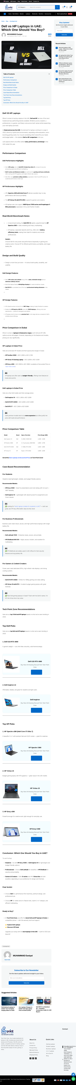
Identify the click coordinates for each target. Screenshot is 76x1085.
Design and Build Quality (9, 85)
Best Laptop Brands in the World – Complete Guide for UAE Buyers (65, 80)
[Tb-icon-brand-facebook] (30, 1058)
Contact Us (36, 1)
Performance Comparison (10, 80)
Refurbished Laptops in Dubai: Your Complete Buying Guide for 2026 (8, 1008)
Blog (19, 1)
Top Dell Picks (7, 97)
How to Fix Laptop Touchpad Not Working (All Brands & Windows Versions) (66, 72)
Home (2, 21)
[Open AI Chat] (73, 1074)
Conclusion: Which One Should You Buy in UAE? (15, 102)
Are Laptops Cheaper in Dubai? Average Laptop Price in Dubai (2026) (25, 1008)
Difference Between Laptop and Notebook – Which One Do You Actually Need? (65, 64)
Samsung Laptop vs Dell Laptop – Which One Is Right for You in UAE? (66, 49)
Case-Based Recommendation (11, 92)
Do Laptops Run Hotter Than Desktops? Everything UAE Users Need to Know (66, 57)
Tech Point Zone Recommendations (12, 95)
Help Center (24, 1)
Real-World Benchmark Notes (11, 82)
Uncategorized (13, 21)
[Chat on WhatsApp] (73, 1079)
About (30, 1)
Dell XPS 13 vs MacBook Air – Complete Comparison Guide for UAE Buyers (43, 1009)
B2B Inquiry (13, 1)
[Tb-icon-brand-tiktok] (36, 1058)
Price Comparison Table (9, 90)
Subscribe (26, 983)
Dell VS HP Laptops (8, 77)
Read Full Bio (7, 959)
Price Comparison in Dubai (10, 87)
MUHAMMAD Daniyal (14, 34)
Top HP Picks (6, 100)
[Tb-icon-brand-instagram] (33, 1058)
